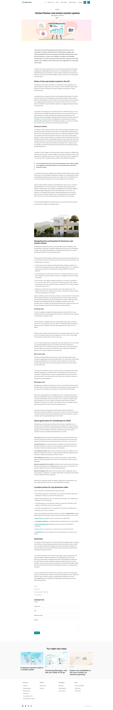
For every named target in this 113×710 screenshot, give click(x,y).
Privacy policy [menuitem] (78, 688)
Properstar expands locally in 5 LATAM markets (32, 669)
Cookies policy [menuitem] (78, 690)
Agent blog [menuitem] (61, 685)
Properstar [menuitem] (80, 2)
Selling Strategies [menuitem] (72, 2)
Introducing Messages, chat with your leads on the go (56, 671)
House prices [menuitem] (26, 693)
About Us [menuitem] (42, 682)
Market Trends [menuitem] (51, 2)
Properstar (72, 666)
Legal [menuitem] (76, 682)
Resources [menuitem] (25, 682)
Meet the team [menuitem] (43, 685)
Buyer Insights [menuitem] (64, 2)
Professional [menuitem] (61, 682)
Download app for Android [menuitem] (28, 698)
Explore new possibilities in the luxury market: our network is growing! (80, 672)
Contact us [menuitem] (42, 688)
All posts (57, 9)
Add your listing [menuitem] (62, 690)
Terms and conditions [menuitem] (79, 685)
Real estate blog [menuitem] (26, 690)
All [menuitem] (45, 2)
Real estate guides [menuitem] (27, 688)
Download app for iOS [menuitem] (27, 696)
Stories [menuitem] (57, 2)
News (46, 666)
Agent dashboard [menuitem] (62, 688)
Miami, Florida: (39, 518)
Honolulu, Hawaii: (39, 529)
